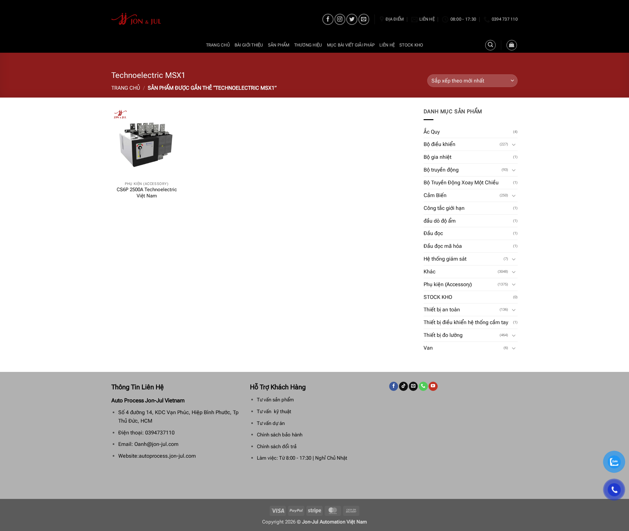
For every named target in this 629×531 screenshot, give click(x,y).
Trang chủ (218, 45)
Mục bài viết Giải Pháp (351, 45)
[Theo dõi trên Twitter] (351, 19)
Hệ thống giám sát (445, 259)
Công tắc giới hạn (444, 208)
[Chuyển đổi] (514, 144)
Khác (429, 271)
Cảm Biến (435, 195)
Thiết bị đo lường (443, 335)
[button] (511, 45)
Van (428, 348)
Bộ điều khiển (439, 144)
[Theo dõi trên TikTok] (403, 386)
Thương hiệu (308, 45)
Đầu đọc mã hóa (443, 246)
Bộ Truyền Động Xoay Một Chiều (461, 182)
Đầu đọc (433, 233)
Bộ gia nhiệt (437, 157)
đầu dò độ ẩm (440, 221)
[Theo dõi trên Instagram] (339, 19)
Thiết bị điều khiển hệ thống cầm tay (466, 322)
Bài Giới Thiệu (249, 45)
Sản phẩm (279, 45)
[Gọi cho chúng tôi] (423, 386)
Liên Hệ (387, 45)
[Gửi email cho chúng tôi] (363, 19)
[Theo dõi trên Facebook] (327, 19)
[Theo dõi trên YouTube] (433, 386)
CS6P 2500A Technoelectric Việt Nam (147, 193)
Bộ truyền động (441, 170)
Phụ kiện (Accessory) (448, 284)
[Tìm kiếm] (490, 45)
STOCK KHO (411, 45)
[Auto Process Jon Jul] (136, 19)
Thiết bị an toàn (442, 309)
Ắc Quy (432, 132)
